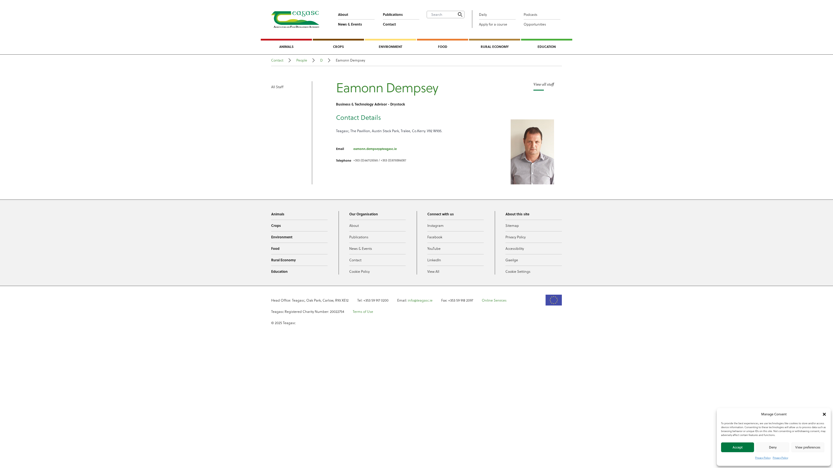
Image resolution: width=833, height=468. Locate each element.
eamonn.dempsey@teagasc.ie (375, 148)
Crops (338, 46)
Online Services (494, 300)
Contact (389, 24)
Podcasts (530, 14)
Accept (738, 447)
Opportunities (535, 24)
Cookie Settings (517, 271)
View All (433, 271)
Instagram (435, 225)
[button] (824, 414)
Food (442, 46)
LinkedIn (434, 260)
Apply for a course (493, 24)
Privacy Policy (763, 458)
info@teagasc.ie (420, 300)
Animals (286, 46)
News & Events (350, 24)
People (301, 60)
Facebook (434, 237)
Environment (390, 46)
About (343, 14)
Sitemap (512, 225)
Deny (773, 447)
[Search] (460, 14)
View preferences (807, 447)
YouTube (434, 248)
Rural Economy (495, 46)
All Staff (277, 86)
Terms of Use (363, 311)
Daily (483, 14)
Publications (393, 14)
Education (547, 46)
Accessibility (514, 248)
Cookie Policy (359, 271)
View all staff (543, 84)
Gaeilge (511, 260)
